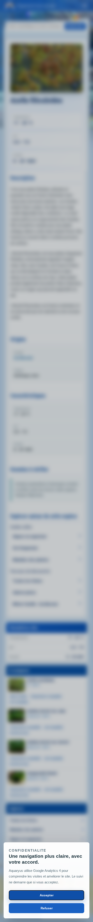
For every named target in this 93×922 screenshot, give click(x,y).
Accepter (46, 895)
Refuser (47, 908)
